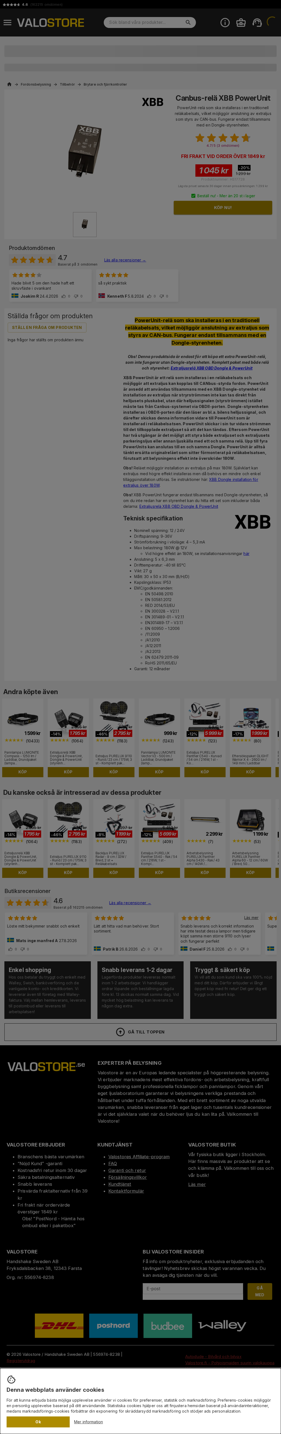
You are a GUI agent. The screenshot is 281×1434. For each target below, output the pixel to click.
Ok (38, 1421)
